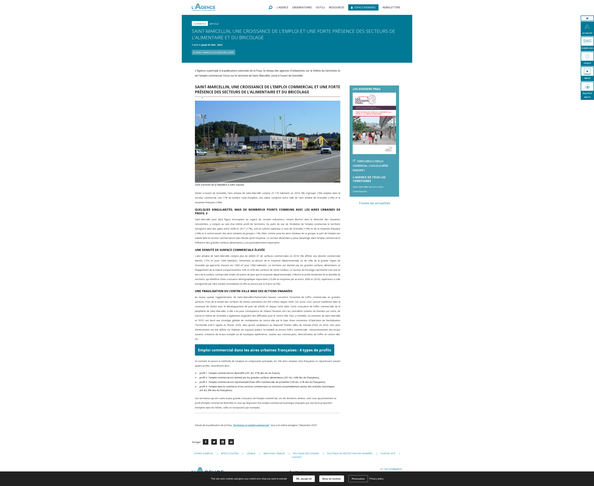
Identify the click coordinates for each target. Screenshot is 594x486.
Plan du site (388, 453)
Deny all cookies (331, 478)
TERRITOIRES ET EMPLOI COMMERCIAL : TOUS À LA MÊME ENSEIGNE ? (370, 165)
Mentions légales (274, 453)
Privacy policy (376, 478)
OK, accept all (304, 478)
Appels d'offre (230, 453)
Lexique (251, 453)
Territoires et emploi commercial (251, 425)
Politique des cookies (306, 453)
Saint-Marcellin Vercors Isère (214, 52)
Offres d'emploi (203, 453)
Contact (297, 457)
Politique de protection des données (349, 453)
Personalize (358, 478)
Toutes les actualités (374, 203)
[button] (282, 7)
